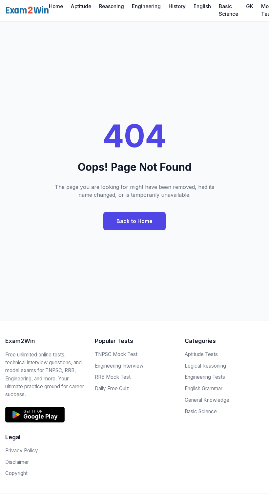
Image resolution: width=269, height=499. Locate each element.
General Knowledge (207, 400)
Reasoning (111, 6)
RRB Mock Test (113, 377)
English (202, 6)
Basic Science (228, 10)
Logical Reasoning (205, 366)
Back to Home (134, 221)
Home (56, 6)
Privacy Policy (21, 450)
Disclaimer (17, 462)
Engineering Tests (205, 377)
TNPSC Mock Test (116, 354)
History (177, 6)
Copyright (16, 473)
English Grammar (203, 388)
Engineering (146, 6)
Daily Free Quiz (112, 388)
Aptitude (81, 6)
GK (249, 6)
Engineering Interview (119, 366)
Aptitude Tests (201, 354)
